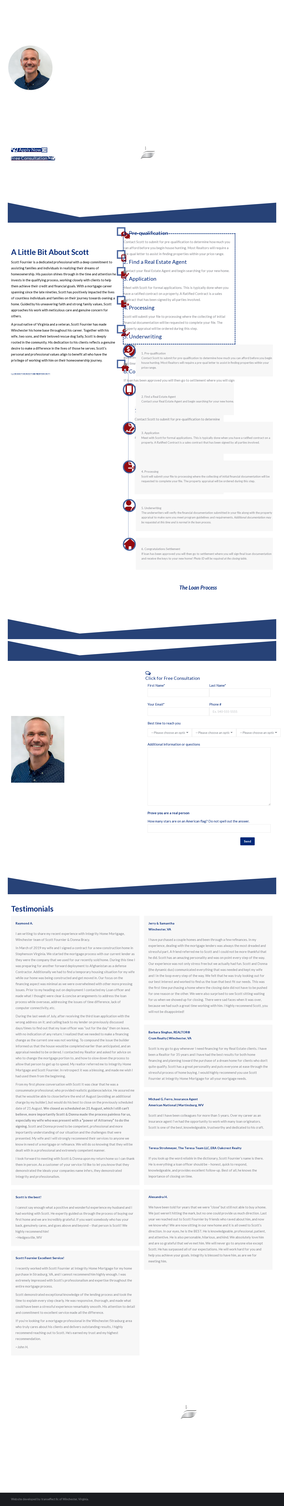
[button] (209, 675)
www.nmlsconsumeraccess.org (221, 1482)
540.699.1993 (80, 1425)
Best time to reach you (164, 723)
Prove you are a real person (168, 813)
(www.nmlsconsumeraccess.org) (249, 1437)
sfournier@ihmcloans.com (30, 1433)
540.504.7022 (81, 742)
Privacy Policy (21, 1448)
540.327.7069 (110, 742)
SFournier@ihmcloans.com (90, 748)
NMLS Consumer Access (52, 1448)
